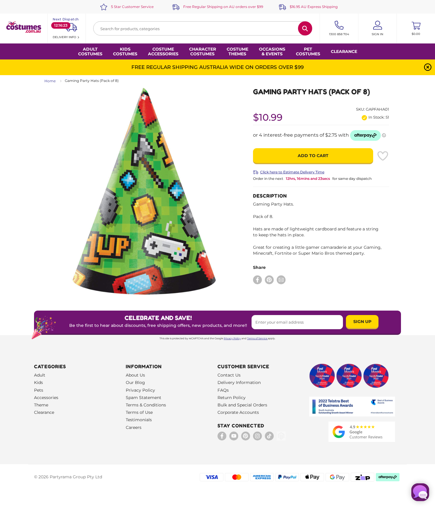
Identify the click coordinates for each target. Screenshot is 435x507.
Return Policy (232, 397)
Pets (38, 390)
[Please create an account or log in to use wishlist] (382, 155)
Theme (41, 405)
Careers (133, 427)
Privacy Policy (232, 338)
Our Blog (135, 382)
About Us (135, 375)
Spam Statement (143, 397)
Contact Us (229, 375)
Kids (38, 382)
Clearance (344, 51)
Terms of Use (139, 412)
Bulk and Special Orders (242, 405)
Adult (39, 375)
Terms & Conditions (146, 405)
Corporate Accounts (238, 412)
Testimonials (139, 419)
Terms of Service (257, 338)
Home (50, 81)
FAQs (223, 390)
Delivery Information (239, 382)
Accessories (46, 397)
